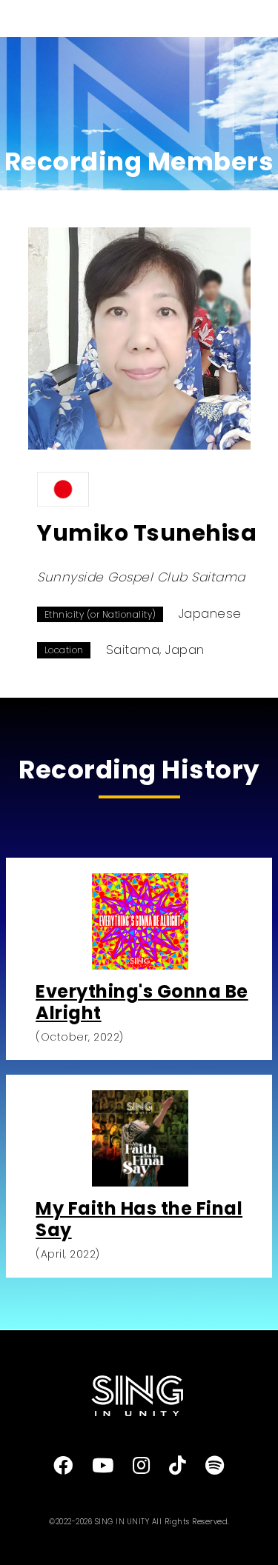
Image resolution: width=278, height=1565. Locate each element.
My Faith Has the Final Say (139, 1219)
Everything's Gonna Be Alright (142, 1002)
